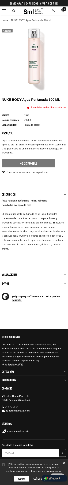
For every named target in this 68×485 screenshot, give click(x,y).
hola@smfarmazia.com (18, 410)
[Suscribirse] (62, 453)
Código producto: (11, 120)
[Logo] (34, 10)
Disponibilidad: (9, 124)
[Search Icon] (13, 10)
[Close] (63, 464)
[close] (64, 3)
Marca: (5, 114)
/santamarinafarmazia (17, 431)
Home (5, 20)
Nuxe (26, 114)
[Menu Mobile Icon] (4, 10)
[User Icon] (53, 10)
